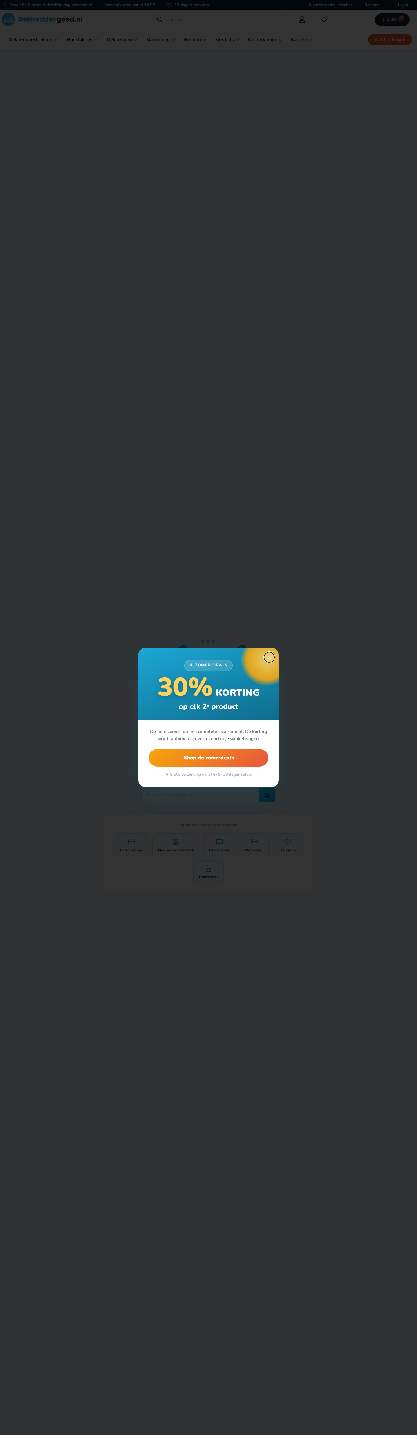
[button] (269, 657)
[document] (208, 717)
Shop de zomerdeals (208, 757)
